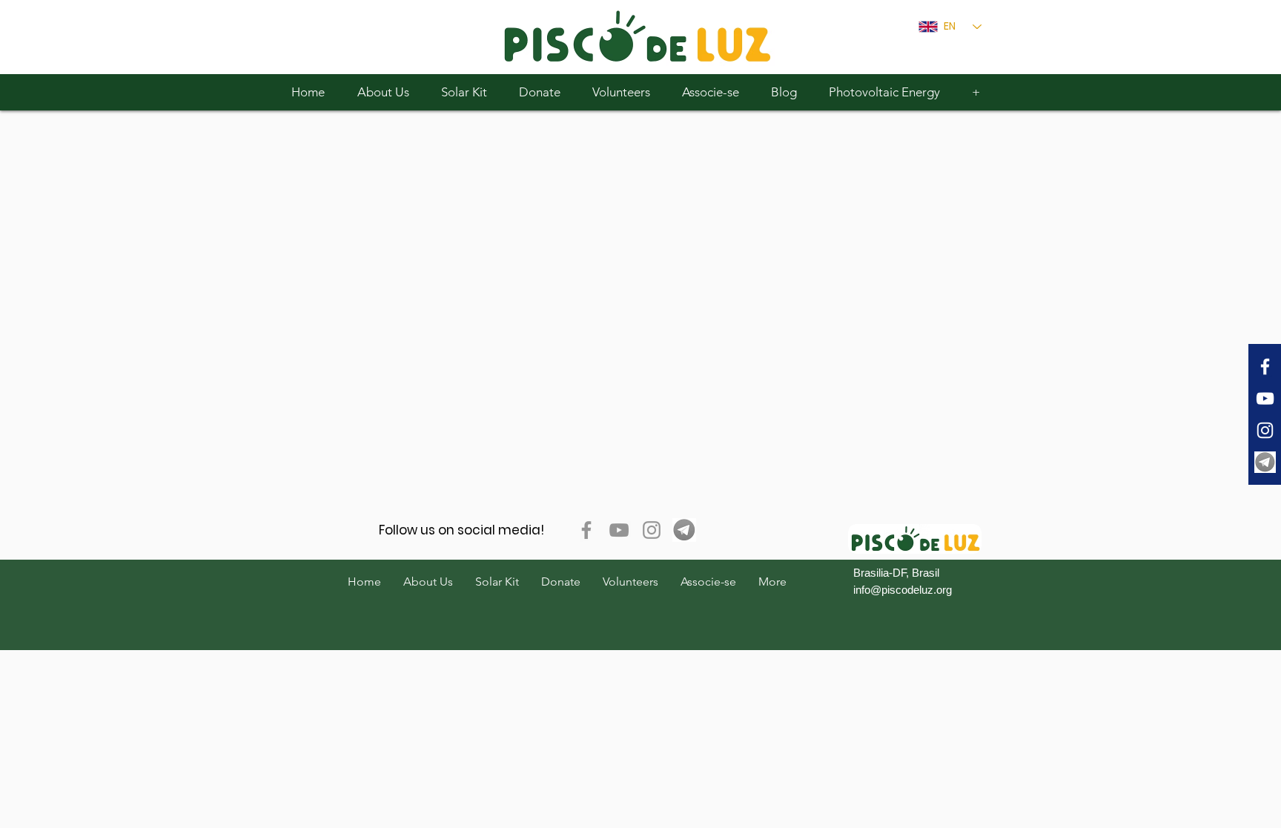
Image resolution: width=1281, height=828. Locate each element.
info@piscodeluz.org (902, 589)
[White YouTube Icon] (1265, 398)
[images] (1265, 462)
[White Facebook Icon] (1265, 366)
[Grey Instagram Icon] (651, 530)
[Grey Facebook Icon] (586, 530)
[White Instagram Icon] (1265, 430)
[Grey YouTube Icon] (619, 530)
